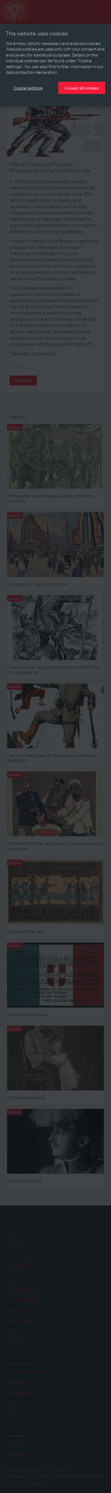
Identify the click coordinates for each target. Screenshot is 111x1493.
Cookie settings (28, 87)
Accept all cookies (82, 87)
